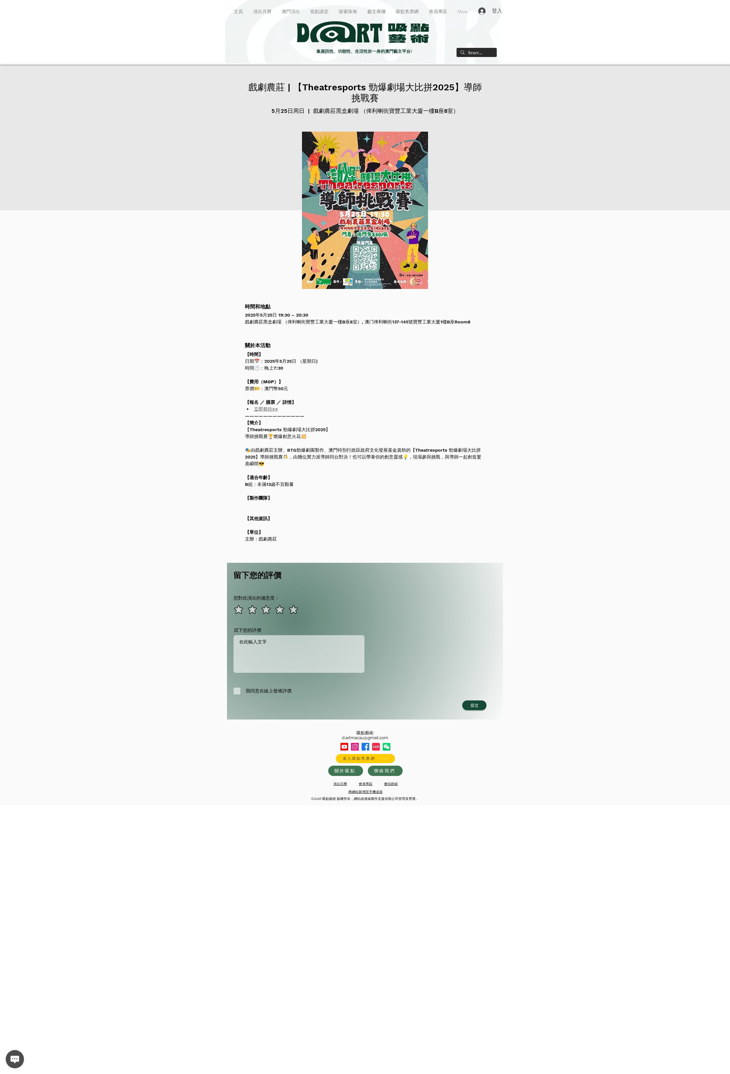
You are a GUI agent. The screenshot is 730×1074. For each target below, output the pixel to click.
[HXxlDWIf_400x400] (386, 747)
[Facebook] (365, 747)
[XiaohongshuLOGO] (376, 747)
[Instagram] (355, 747)
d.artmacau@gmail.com (365, 737)
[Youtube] (344, 747)
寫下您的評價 (247, 630)
